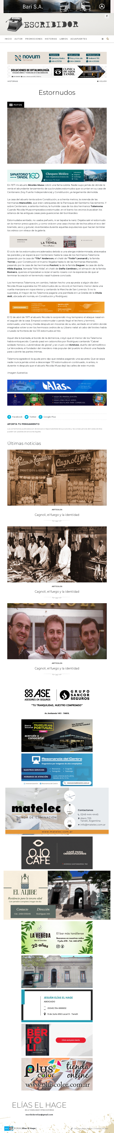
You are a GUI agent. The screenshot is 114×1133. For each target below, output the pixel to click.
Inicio (8, 39)
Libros (64, 39)
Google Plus (49, 417)
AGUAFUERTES (79, 39)
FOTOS (17, 104)
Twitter (33, 417)
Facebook (17, 417)
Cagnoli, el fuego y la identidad (57, 515)
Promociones (33, 39)
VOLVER (103, 81)
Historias (51, 39)
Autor (19, 39)
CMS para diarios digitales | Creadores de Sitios (91, 1128)
